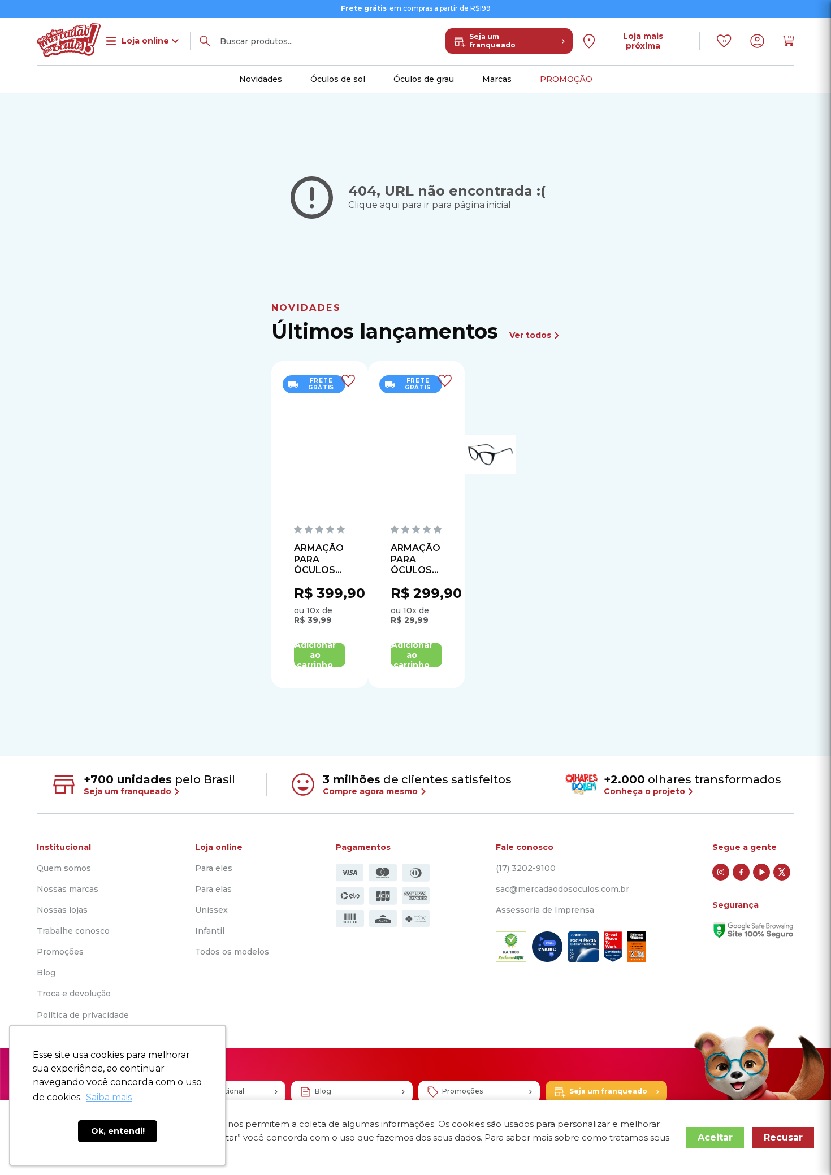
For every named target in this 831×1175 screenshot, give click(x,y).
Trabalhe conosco (73, 931)
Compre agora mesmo (371, 791)
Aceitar (715, 1137)
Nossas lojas (62, 910)
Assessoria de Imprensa (545, 910)
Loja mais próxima (643, 41)
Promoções (60, 952)
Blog (46, 973)
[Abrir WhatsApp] (803, 1146)
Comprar (319, 655)
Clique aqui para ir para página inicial (429, 205)
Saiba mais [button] (109, 1097)
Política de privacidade (83, 1015)
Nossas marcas (67, 889)
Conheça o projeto (645, 791)
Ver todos (531, 335)
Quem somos (64, 868)
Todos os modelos (232, 952)
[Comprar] (319, 655)
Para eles (213, 868)
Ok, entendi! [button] (118, 1131)
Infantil (209, 931)
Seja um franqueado (492, 40)
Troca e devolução (74, 994)
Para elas (213, 889)
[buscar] (205, 41)
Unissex (211, 910)
